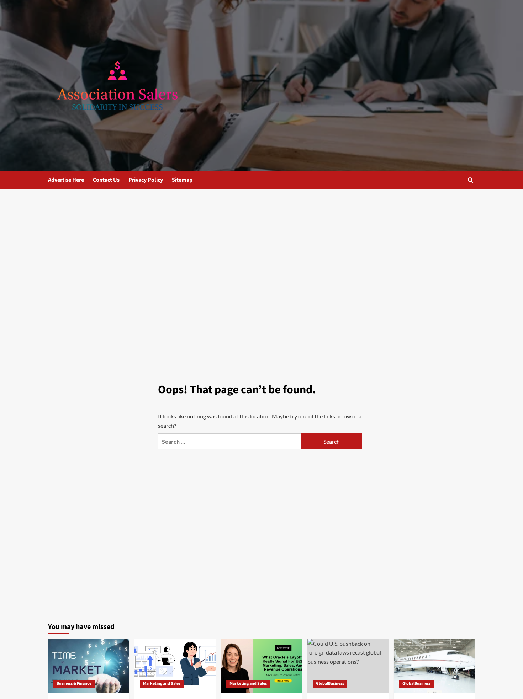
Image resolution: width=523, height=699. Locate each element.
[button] (470, 180)
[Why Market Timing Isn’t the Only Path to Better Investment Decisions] (88, 666)
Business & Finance (74, 684)
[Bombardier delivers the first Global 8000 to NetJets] (434, 666)
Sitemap (182, 180)
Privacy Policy (145, 180)
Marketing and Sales (161, 684)
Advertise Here (66, 180)
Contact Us (106, 180)
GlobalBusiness (330, 684)
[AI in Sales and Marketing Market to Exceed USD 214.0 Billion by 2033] (175, 666)
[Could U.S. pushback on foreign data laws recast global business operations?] (348, 666)
